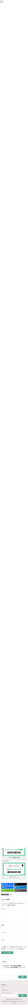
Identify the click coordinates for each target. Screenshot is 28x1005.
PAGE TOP (25, 973)
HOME (3, 987)
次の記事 (7, 861)
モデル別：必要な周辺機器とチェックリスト (15, 968)
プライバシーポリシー (6, 992)
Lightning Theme (16, 1001)
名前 (3, 925)
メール (3, 932)
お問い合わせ (5, 990)
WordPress (9, 1001)
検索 (22, 977)
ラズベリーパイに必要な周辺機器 (13, 965)
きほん (11, 894)
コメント (4, 908)
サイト (2, 939)
